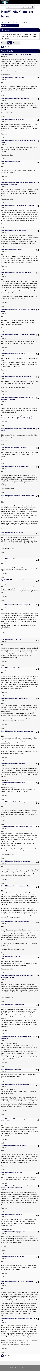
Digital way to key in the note (23, 827)
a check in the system (20, 447)
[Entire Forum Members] (26, 7)
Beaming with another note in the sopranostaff (18, 496)
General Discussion (7, 54)
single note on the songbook (22, 376)
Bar (15, 559)
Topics (26, 22)
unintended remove (20, 230)
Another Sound (19, 119)
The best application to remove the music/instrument (17, 976)
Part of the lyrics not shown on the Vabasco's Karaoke (17, 398)
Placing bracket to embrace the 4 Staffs (17, 1282)
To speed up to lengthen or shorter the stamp (18, 581)
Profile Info (4, 26)
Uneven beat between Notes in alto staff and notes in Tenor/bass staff (18, 1187)
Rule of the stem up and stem (23, 668)
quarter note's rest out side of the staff (18, 1319)
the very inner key (19, 782)
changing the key (19, 1214)
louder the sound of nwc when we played (18, 310)
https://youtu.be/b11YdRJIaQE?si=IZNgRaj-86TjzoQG (17, 418)
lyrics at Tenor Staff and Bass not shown (18, 141)
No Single (17, 161)
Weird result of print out (22, 98)
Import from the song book (22, 54)
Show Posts (18, 22)
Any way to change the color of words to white (17, 1120)
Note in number (19, 1004)
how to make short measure (22, 466)
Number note (18, 639)
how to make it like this (21, 353)
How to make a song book (22, 605)
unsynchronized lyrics (21, 698)
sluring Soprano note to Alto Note (24, 205)
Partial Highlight (19, 763)
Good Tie (17, 956)
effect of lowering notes (21, 802)
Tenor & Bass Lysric (20, 1146)
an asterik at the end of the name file (18, 335)
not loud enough (19, 1256)
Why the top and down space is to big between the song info (18, 183)
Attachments (16, 43)
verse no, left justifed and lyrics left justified (17, 1037)
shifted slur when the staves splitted (16, 273)
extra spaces (18, 249)
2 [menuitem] (5, 46)
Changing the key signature (22, 861)
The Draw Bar (18, 532)
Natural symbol (19, 77)
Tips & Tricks (5, 580)
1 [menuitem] (2, 47)
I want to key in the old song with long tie (18, 429)
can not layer (18, 1172)
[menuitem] (9, 47)
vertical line (17, 1069)
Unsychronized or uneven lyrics (23, 731)
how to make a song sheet (22, 886)
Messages (3, 43)
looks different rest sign (21, 921)
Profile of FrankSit (10, 22)
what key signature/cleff (21, 1084)
